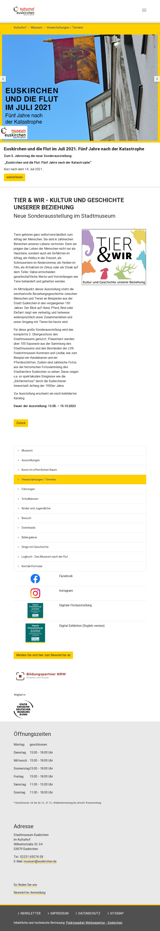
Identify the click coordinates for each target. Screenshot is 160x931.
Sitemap (117, 913)
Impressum (59, 913)
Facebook (66, 576)
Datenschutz (89, 913)
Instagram (66, 590)
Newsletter (30, 913)
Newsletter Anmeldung (29, 892)
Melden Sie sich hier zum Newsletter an (43, 655)
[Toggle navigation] (144, 10)
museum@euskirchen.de (40, 861)
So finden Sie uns (25, 885)
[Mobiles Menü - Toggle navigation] (144, 11)
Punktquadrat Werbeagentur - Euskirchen (94, 923)
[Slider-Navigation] (3, 79)
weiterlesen (14, 177)
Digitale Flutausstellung (75, 605)
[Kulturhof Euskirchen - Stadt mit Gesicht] (24, 10)
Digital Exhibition (70, 626)
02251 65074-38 (31, 857)
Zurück (21, 423)
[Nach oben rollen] (151, 922)
